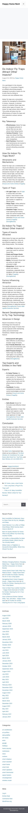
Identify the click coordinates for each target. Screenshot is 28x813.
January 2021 (6, 717)
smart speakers (7, 770)
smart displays (7, 759)
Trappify (21, 184)
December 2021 (7, 703)
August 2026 (6, 615)
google (4, 743)
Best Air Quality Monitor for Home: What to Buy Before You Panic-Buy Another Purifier (13, 533)
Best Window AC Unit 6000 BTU (12, 459)
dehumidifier (6, 735)
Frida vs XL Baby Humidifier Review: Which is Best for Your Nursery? (12, 493)
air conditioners (7, 730)
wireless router (7, 780)
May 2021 (5, 709)
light (23, 191)
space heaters (6, 775)
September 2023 (7, 669)
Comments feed (7, 798)
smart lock (5, 767)
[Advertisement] (14, 23)
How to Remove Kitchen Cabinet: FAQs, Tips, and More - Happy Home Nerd (13, 598)
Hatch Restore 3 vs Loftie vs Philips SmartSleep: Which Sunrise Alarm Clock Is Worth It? (13, 527)
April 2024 (5, 655)
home (10, 451)
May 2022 (5, 695)
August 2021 (6, 706)
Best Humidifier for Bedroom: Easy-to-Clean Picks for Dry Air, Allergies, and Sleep (13, 520)
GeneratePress (14, 810)
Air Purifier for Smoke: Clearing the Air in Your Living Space (13, 583)
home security (6, 748)
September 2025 (7, 629)
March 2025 (6, 637)
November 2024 (7, 642)
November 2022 (7, 690)
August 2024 (6, 647)
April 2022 (5, 698)
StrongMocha (11, 221)
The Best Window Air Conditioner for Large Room (13, 455)
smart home (19, 483)
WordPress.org (7, 801)
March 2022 (6, 701)
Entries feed (6, 796)
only (21, 429)
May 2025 (5, 634)
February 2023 (7, 685)
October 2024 (6, 645)
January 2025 (6, 639)
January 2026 (6, 626)
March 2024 (6, 658)
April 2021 (5, 711)
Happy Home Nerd (11, 4)
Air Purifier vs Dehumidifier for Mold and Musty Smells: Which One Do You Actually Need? (13, 540)
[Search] (23, 504)
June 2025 (5, 631)
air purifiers (5, 732)
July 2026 (5, 618)
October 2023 (6, 666)
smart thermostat (7, 772)
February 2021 (6, 714)
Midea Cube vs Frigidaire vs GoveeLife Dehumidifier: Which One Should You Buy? (13, 547)
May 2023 (5, 679)
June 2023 (5, 677)
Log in (4, 793)
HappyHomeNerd (13, 466)
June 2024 (5, 653)
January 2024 (6, 661)
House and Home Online (10, 184)
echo (3, 740)
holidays (5, 746)
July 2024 (5, 650)
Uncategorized (7, 778)
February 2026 (7, 623)
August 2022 (6, 693)
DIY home (7, 483)
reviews (4, 756)
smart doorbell (7, 762)
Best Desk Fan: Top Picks (14, 457)
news (13, 483)
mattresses (5, 751)
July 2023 (5, 674)
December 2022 (7, 687)
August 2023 (6, 671)
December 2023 (7, 663)
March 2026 (6, 621)
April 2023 (5, 682)
